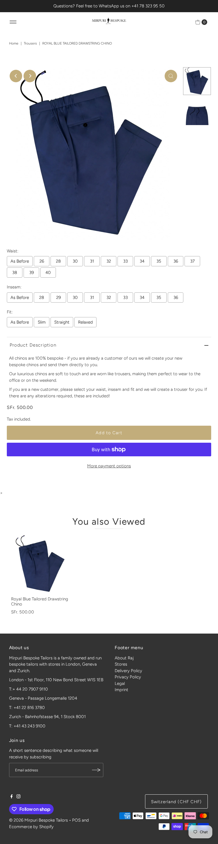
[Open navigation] (13, 22)
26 (41, 261)
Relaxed (85, 322)
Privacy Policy (128, 677)
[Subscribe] (96, 770)
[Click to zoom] (171, 76)
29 (58, 297)
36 (175, 261)
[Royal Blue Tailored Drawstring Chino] (41, 564)
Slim (42, 322)
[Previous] (16, 76)
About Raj (124, 658)
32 (108, 261)
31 (92, 261)
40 (48, 272)
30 (75, 261)
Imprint (121, 689)
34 (142, 261)
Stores (121, 664)
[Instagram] (18, 797)
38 (14, 272)
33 (125, 261)
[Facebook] (12, 797)
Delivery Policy (128, 670)
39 (31, 272)
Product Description (33, 345)
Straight (62, 322)
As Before (20, 261)
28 (58, 261)
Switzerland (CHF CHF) (176, 801)
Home (13, 43)
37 (192, 261)
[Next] (30, 76)
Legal (120, 683)
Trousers (30, 43)
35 (158, 261)
